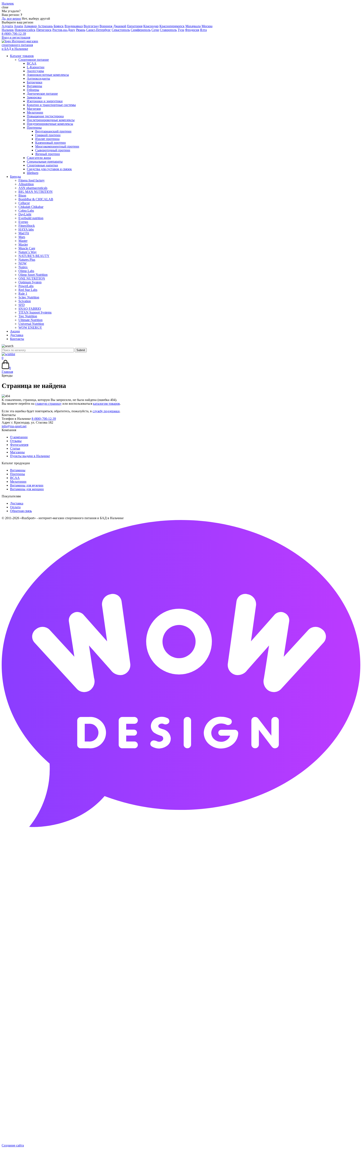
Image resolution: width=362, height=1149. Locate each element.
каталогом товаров (106, 403)
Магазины (17, 452)
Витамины (17, 470)
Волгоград (91, 26)
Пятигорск (44, 30)
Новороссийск (25, 30)
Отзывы (16, 441)
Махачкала (193, 26)
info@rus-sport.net (14, 426)
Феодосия (192, 30)
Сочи (155, 30)
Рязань (80, 30)
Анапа (18, 26)
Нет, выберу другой (36, 18)
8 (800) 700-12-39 (14, 33)
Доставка (16, 503)
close (5, 7)
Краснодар (151, 26)
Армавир (30, 26)
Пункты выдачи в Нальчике (30, 456)
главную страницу (48, 403)
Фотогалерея (19, 444)
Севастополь (121, 30)
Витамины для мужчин (26, 485)
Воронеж (106, 26)
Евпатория (134, 26)
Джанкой (119, 26)
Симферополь (141, 30)
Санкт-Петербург (98, 30)
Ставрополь (168, 30)
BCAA (15, 478)
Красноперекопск (172, 26)
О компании (19, 437)
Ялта (203, 30)
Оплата (15, 507)
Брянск (59, 26)
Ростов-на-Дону (63, 30)
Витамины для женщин (27, 489)
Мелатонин (18, 481)
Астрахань (45, 26)
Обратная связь (21, 511)
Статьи (15, 448)
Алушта (7, 26)
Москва (207, 26)
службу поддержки (106, 411)
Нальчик (8, 30)
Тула (181, 30)
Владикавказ (74, 26)
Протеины (17, 474)
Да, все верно (11, 18)
